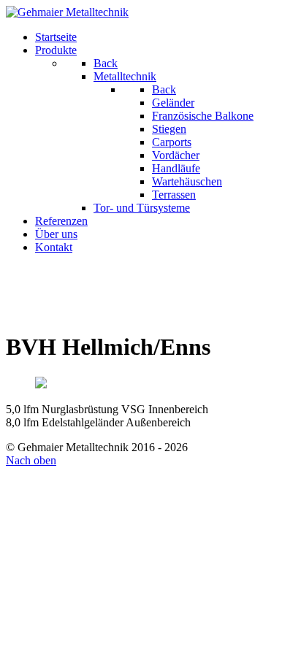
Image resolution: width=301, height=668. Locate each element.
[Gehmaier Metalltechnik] (67, 12)
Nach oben (31, 460)
